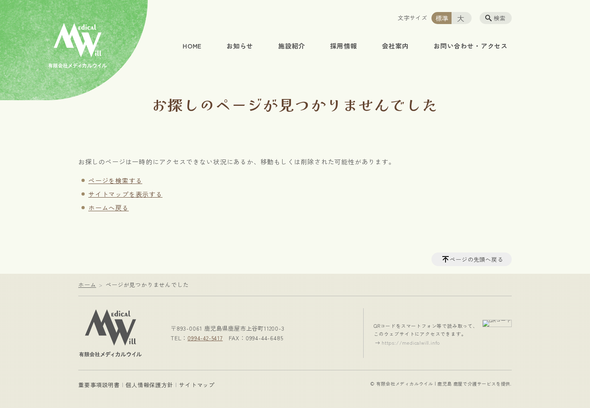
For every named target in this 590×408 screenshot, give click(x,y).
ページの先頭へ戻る (476, 259)
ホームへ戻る (108, 207)
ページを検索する (115, 180)
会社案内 (395, 45)
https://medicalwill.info (411, 342)
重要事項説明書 (99, 385)
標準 (442, 18)
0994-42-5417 (205, 337)
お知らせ (239, 45)
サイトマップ (197, 385)
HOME (192, 45)
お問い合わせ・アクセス (470, 45)
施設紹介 (291, 45)
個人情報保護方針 (149, 385)
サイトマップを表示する (125, 194)
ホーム (87, 285)
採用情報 (343, 45)
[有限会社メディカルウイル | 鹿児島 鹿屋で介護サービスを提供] (110, 331)
